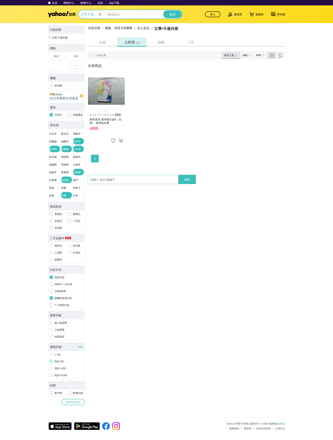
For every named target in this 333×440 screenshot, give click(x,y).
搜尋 (187, 179)
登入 (212, 14)
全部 (102, 42)
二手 (190, 42)
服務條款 (234, 428)
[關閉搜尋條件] (100, 14)
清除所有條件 (73, 402)
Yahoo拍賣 (62, 14)
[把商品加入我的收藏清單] (113, 140)
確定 (75, 66)
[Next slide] (122, 91)
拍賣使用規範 (263, 428)
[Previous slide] (90, 91)
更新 (281, 423)
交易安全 (280, 428)
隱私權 (247, 428)
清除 (80, 346)
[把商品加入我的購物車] (121, 140)
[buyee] (66, 96)
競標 (161, 42)
